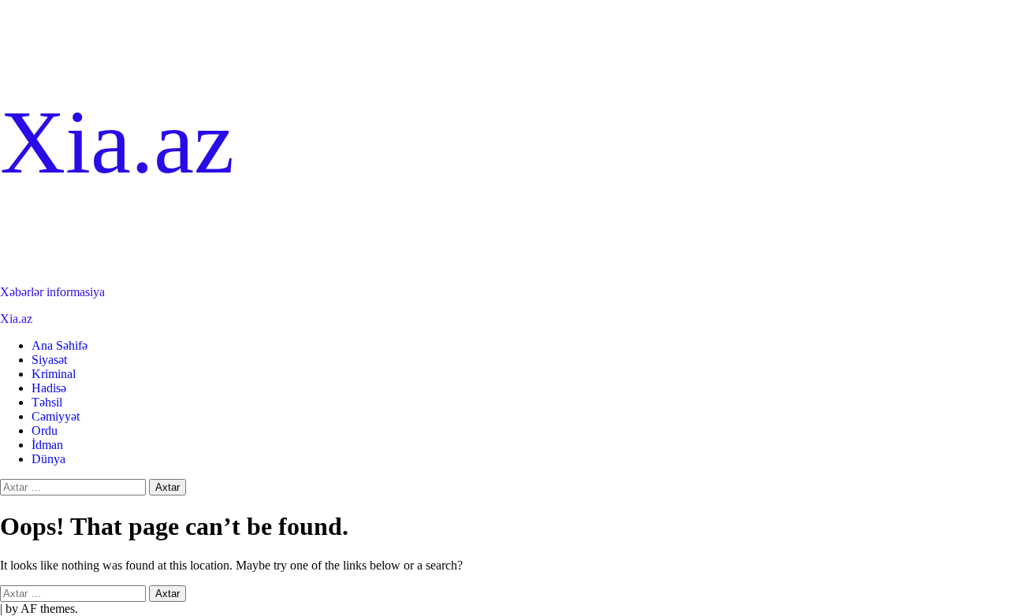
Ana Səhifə (59, 345)
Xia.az (117, 142)
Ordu (45, 430)
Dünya (48, 459)
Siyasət (49, 359)
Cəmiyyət (56, 416)
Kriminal (54, 373)
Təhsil (47, 402)
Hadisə (49, 388)
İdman (47, 444)
